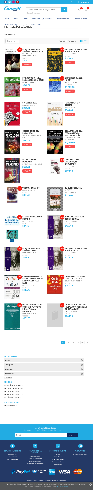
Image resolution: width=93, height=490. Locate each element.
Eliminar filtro (82, 360)
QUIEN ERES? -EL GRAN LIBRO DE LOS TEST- (75, 277)
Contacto (74, 2)
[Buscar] (64, 9)
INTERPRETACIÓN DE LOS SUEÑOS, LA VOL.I (76, 50)
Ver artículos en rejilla (81, 41)
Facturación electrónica (81, 454)
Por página (72, 41)
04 (78, 342)
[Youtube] (17, 1)
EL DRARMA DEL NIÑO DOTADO (32, 218)
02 (68, 342)
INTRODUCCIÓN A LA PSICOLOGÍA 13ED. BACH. (33, 79)
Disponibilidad (10, 406)
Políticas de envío (35, 461)
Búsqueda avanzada (33, 13)
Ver (60, 41)
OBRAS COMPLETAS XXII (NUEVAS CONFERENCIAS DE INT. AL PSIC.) (76, 307)
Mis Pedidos (12, 454)
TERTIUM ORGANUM (31, 188)
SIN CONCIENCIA (29, 103)
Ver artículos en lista (85, 41)
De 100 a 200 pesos (13, 388)
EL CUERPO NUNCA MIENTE (73, 189)
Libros (15, 19)
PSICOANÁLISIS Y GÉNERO (72, 104)
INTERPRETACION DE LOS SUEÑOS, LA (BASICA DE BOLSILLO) (33, 51)
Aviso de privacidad (35, 459)
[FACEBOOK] (5, 1)
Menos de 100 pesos (13, 385)
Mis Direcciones (12, 459)
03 (73, 342)
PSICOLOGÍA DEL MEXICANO (29, 161)
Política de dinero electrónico (58, 463)
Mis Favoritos (12, 457)
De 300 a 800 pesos (13, 394)
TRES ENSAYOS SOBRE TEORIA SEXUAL (74, 218)
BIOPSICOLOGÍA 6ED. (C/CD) (74, 79)
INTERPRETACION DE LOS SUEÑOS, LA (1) (76, 249)
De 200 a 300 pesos (13, 391)
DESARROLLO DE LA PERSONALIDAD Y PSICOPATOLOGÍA (73, 133)
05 (82, 342)
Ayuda (58, 454)
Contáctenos (58, 457)
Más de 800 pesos (12, 397)
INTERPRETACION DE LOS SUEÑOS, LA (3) (33, 249)
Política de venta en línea (35, 464)
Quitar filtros (8, 377)
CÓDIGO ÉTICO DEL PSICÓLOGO (30, 132)
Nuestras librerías (58, 459)
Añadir (26, 65)
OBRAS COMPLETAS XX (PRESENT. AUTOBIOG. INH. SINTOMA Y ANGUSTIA (32, 308)
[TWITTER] (9, 1)
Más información (62, 487)
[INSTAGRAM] (13, 1)
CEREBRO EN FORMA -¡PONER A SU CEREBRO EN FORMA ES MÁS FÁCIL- (32, 279)
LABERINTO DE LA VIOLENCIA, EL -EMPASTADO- (73, 162)
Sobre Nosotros (35, 456)
